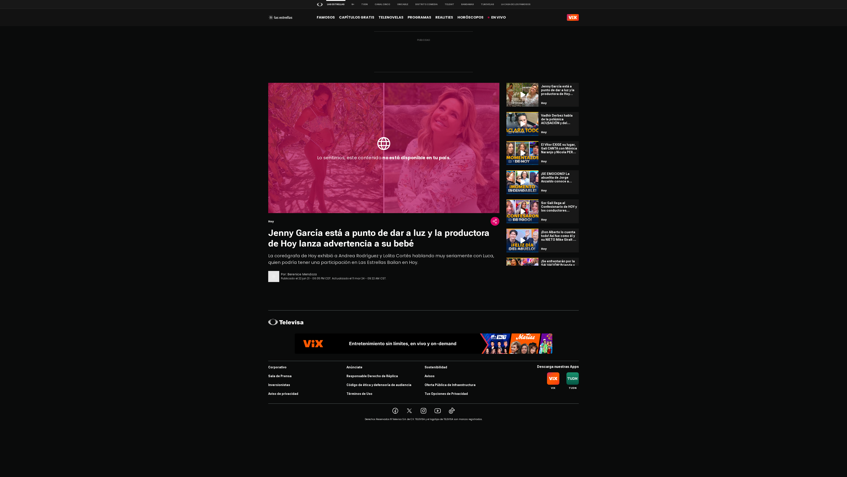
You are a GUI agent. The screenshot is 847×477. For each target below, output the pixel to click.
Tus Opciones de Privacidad (446, 394)
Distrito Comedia (426, 4)
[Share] (495, 221)
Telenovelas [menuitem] (391, 17)
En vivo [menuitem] (498, 17)
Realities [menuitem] (444, 17)
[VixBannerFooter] (423, 343)
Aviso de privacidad (283, 394)
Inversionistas (279, 385)
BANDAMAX (467, 4)
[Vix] (573, 17)
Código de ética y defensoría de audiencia (379, 385)
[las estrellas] (280, 17)
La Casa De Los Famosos (515, 4)
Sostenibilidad (436, 367)
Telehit (449, 4)
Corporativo (277, 367)
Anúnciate (354, 367)
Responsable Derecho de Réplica (372, 376)
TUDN (364, 4)
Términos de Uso (359, 394)
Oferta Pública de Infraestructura (450, 385)
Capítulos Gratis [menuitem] (356, 17)
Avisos (430, 376)
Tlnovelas (487, 4)
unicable (402, 4)
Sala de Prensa (280, 376)
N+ (353, 4)
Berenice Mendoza (302, 274)
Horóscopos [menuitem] (470, 17)
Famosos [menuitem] (326, 17)
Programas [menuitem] (419, 17)
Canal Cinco (382, 4)
